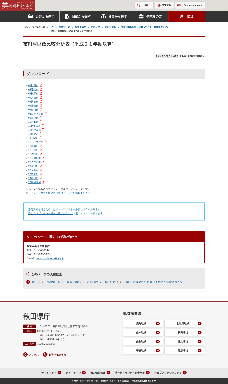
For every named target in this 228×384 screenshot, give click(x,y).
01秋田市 (33, 85)
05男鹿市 (33, 101)
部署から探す (117, 16)
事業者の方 (154, 16)
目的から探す (81, 16)
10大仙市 (33, 121)
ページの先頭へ (219, 377)
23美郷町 (33, 174)
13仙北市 (33, 134)
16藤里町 (33, 146)
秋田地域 (183, 332)
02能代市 (33, 89)
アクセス (34, 354)
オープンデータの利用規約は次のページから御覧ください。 (59, 193)
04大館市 (33, 97)
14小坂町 (33, 138)
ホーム (50, 27)
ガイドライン (73, 372)
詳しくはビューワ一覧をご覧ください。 (50, 213)
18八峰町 (33, 154)
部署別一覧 (64, 27)
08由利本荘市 (35, 113)
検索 (146, 5)
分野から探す (45, 16)
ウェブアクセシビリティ (168, 372)
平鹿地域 (141, 350)
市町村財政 (110, 27)
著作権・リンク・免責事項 (130, 372)
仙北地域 (183, 341)
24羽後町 (33, 178)
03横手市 (33, 93)
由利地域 (141, 341)
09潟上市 (33, 117)
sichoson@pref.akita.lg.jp (50, 258)
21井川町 (33, 166)
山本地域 (141, 332)
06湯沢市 (33, 105)
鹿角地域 (141, 323)
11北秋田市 (34, 126)
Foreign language (193, 5)
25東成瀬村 (34, 182)
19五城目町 (34, 158)
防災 (190, 16)
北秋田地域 (183, 323)
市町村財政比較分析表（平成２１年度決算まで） (145, 27)
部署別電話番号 (57, 354)
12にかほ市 (34, 130)
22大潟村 (33, 170)
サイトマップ (48, 372)
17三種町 (33, 150)
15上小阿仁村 (35, 142)
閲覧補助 (166, 5)
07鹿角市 (33, 109)
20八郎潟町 (34, 162)
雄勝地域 (183, 350)
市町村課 (95, 27)
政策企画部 (80, 27)
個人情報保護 (97, 372)
